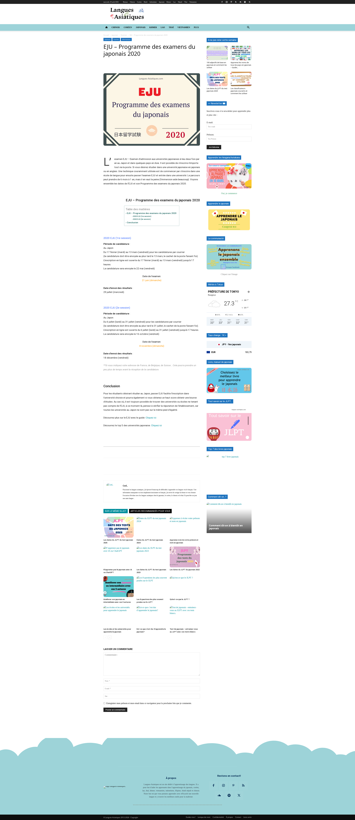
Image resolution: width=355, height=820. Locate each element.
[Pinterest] (231, 2)
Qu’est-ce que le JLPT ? (179, 599)
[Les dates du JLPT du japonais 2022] (185, 557)
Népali (180, 2)
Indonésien (153, 2)
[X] (249, 2)
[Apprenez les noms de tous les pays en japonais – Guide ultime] (241, 53)
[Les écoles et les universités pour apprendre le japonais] (118, 616)
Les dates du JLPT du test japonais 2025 (217, 89)
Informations (126, 39)
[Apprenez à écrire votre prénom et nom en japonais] (185, 527)
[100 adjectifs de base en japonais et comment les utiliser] (217, 53)
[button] (248, 27)
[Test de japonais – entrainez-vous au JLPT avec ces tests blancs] (185, 616)
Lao (174, 2)
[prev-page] (105, 637)
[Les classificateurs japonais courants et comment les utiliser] (241, 79)
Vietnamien (193, 2)
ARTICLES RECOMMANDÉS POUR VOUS (150, 511)
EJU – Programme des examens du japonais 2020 (151, 213)
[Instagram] (227, 2)
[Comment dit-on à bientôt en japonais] (229, 516)
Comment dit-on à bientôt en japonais (226, 527)
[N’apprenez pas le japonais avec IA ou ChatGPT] (118, 557)
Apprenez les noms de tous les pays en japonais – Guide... (241, 65)
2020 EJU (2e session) (142, 219)
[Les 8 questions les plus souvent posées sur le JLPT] (152, 586)
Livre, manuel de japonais (220, 362)
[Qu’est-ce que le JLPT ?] (185, 586)
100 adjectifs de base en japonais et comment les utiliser (217, 65)
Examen (124, 35)
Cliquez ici (151, 417)
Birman (125, 2)
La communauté (216, 238)
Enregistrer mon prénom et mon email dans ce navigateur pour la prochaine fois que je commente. (149, 703)
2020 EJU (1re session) (142, 216)
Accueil (106, 35)
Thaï (185, 2)
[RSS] (236, 2)
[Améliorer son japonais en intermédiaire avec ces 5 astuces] (118, 586)
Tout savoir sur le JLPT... (220, 401)
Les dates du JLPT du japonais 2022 (185, 570)
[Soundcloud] (240, 2)
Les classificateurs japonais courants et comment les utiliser (239, 91)
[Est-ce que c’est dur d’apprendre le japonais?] (152, 616)
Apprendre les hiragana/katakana (224, 157)
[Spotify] (245, 2)
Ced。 (126, 485)
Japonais (161, 2)
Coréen (139, 2)
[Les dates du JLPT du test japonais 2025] (118, 527)
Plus (196, 27)
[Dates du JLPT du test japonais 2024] (152, 527)
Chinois (132, 2)
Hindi (145, 2)
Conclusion (132, 222)
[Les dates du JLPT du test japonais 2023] (152, 557)
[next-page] (109, 637)
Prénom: (210, 134)
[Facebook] (222, 2)
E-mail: (210, 122)
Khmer (169, 2)
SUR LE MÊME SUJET (115, 511)
